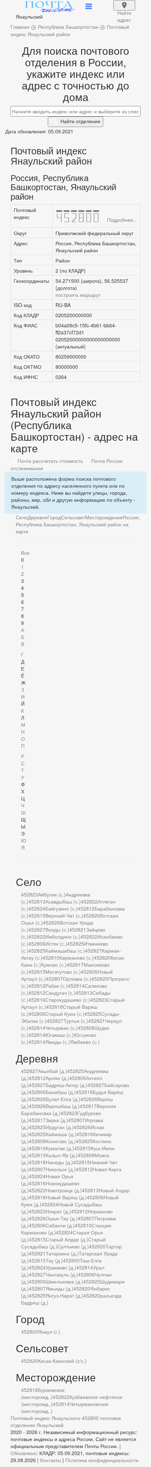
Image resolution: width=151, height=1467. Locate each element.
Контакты (50, 1459)
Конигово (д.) (61, 1141)
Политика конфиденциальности (101, 1459)
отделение (80, 121)
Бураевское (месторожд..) (43, 1393)
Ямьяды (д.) (59, 1288)
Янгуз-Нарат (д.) (64, 1295)
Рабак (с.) (56, 985)
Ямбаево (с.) (85, 1041)
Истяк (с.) (56, 943)
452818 (54, 1006)
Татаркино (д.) (62, 1253)
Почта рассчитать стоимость (49, 460)
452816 (36, 999)
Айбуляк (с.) (52, 894)
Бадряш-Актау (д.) (66, 1084)
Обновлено (24, 1452)
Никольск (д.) (61, 1169)
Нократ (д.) (58, 1211)
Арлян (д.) (57, 1077)
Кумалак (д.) (60, 1148)
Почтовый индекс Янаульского (45, 1417)
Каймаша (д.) (61, 1134)
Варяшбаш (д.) (63, 1105)
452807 (54, 978)
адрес (124, 10)
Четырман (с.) (61, 1027)
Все (25, 552)
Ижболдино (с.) (62, 936)
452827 (36, 929)
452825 (75, 943)
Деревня (37, 517)
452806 (36, 943)
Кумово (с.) (54, 964)
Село (22, 517)
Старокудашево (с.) (67, 999)
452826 (91, 915)
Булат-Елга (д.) (63, 1098)
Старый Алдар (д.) (67, 1239)
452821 (77, 929)
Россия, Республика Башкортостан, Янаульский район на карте (78, 524)
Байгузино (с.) (61, 908)
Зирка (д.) (57, 1119)
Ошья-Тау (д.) (62, 1218)
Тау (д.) (54, 1260)
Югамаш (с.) (59, 1034)
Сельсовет (73, 517)
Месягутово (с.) (63, 971)
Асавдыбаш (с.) (63, 901)
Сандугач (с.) (60, 992)
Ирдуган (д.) (60, 1127)
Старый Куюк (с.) (64, 1013)
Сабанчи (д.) (60, 1225)
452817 (75, 964)
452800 (71, 1260)
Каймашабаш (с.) (65, 950)
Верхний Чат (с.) (64, 915)
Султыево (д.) (73, 1246)
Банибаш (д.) (61, 1091)
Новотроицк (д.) (64, 1190)
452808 (86, 1027)
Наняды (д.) (59, 1162)
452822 (89, 901)
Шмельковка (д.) (64, 1281)
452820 (102, 957)
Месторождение (104, 517)
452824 (36, 908)
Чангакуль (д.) (62, 1274)
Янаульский (50, 1424)
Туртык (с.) (76, 1020)
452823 (29, 894)
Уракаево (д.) (61, 1267)
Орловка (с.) (77, 978)
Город (54, 517)
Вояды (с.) (57, 929)
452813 (36, 901)
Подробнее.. (121, 219)
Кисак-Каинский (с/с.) (62, 1360)
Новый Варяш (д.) (66, 1197)
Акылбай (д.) (52, 1070)
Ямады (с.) (57, 1041)
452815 (36, 915)
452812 (86, 908)
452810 (50, 957)
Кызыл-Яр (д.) (62, 1155)
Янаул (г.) (49, 1331)
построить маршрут (77, 294)
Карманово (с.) (76, 957)
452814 (76, 985)
